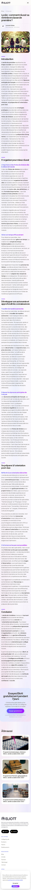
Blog (2, 11)
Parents (3, 844)
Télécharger (4, 862)
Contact (3, 865)
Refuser (15, 886)
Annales (3, 857)
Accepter (15, 883)
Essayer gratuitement (15, 711)
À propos (3, 859)
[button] (28, 3)
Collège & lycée (5, 839)
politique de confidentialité (15, 880)
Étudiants (3, 842)
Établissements (5, 847)
